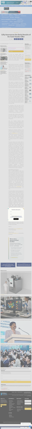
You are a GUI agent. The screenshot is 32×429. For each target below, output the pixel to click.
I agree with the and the (16, 216)
